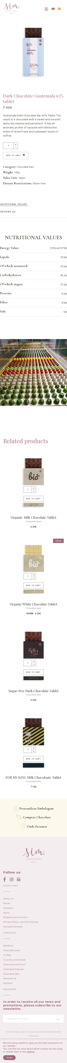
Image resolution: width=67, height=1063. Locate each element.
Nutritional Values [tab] (13, 204)
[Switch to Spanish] (59, 9)
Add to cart (13, 155)
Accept (9, 1058)
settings (31, 1051)
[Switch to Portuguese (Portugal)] (53, 9)
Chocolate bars (25, 167)
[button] (46, 9)
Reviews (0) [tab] (8, 211)
